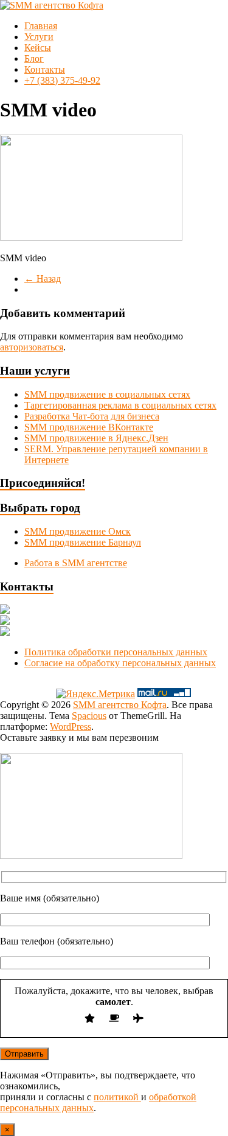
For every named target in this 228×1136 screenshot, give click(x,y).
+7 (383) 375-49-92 (62, 80)
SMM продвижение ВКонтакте (88, 427)
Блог (34, 58)
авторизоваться (31, 347)
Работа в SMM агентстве (75, 563)
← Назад (42, 278)
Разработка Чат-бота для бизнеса (91, 416)
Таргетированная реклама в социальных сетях (120, 405)
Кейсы (37, 47)
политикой (117, 1097)
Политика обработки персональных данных (115, 652)
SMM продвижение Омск (77, 531)
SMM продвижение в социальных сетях (107, 394)
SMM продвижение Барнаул (82, 542)
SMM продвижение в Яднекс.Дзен (96, 438)
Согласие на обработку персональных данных (120, 663)
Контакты (44, 69)
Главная (40, 26)
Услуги (39, 37)
